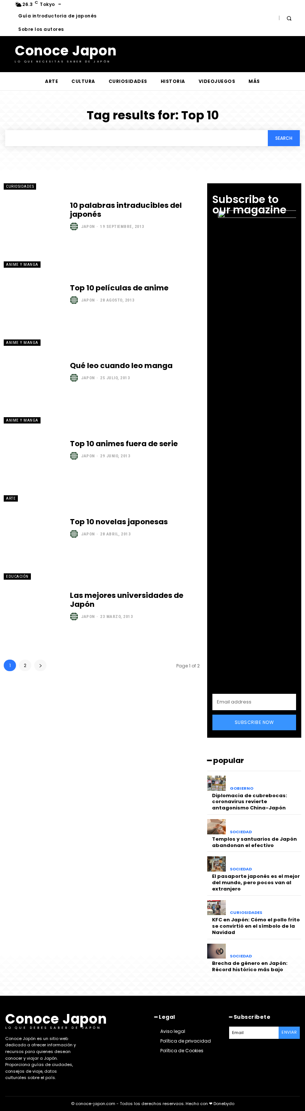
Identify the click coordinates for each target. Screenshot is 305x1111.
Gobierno (241, 788)
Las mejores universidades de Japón (126, 599)
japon (88, 226)
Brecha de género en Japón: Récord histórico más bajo (250, 966)
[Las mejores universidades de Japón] (33, 605)
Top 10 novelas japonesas (119, 521)
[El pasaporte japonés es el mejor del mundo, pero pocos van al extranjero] (216, 864)
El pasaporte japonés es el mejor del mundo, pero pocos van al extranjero (256, 882)
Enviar (289, 1032)
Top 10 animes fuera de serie (124, 443)
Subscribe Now (254, 722)
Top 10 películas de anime (119, 288)
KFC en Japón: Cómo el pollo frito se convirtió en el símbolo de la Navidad (256, 926)
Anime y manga (22, 264)
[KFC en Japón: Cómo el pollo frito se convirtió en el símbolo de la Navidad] (216, 907)
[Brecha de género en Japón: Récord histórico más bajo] (216, 951)
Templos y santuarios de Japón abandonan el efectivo (254, 842)
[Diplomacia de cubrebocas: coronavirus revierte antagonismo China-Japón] (216, 783)
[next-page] (40, 665)
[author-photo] (75, 226)
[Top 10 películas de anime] (33, 293)
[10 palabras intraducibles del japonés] (33, 215)
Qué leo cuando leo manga (121, 365)
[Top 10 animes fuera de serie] (33, 449)
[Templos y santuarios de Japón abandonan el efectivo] (216, 826)
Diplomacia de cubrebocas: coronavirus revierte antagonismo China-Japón (249, 802)
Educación (17, 576)
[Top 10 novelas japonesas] (33, 527)
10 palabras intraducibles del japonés (126, 209)
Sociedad (241, 832)
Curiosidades (20, 186)
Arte (11, 498)
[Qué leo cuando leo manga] (33, 371)
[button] (288, 18)
